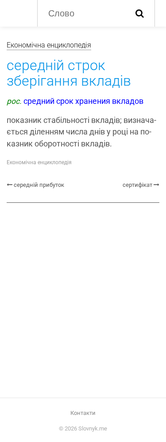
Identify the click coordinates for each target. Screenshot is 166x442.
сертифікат (137, 185)
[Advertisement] (83, 299)
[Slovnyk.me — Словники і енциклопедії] (17, 12)
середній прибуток (39, 185)
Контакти (83, 413)
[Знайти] (139, 13)
